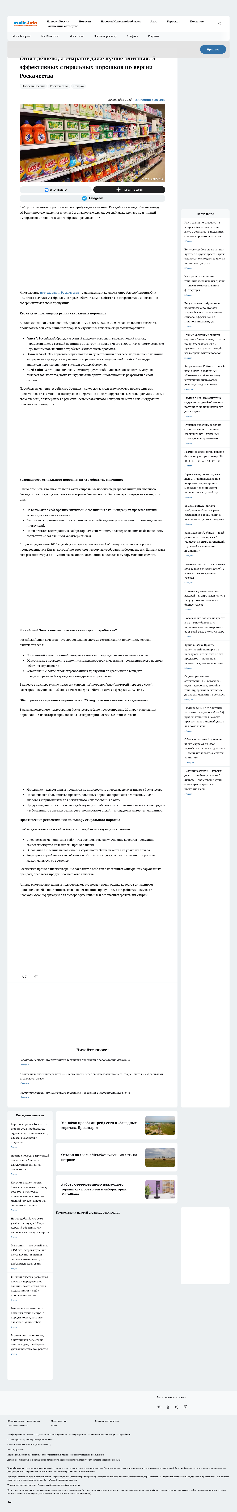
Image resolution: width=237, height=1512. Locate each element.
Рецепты (153, 36)
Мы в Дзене (77, 36)
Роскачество (59, 86)
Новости (85, 21)
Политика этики (59, 1421)
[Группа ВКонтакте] (56, 189)
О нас (54, 1425)
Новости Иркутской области (121, 21)
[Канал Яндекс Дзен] (129, 189)
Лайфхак (132, 36)
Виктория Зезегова (150, 100)
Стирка (78, 86)
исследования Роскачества (59, 292)
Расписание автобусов (62, 26)
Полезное (197, 21)
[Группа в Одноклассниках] (168, 1406)
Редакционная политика (107, 1421)
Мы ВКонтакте (50, 36)
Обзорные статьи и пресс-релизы (23, 1421)
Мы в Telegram (21, 36)
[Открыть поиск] (220, 23)
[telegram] (36, 976)
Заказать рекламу (105, 36)
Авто (153, 21)
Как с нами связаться (17, 1425)
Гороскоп (173, 21)
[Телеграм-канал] (92, 198)
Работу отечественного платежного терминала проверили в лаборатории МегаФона (75, 1062)
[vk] (25, 976)
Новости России (58, 21)
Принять (213, 49)
